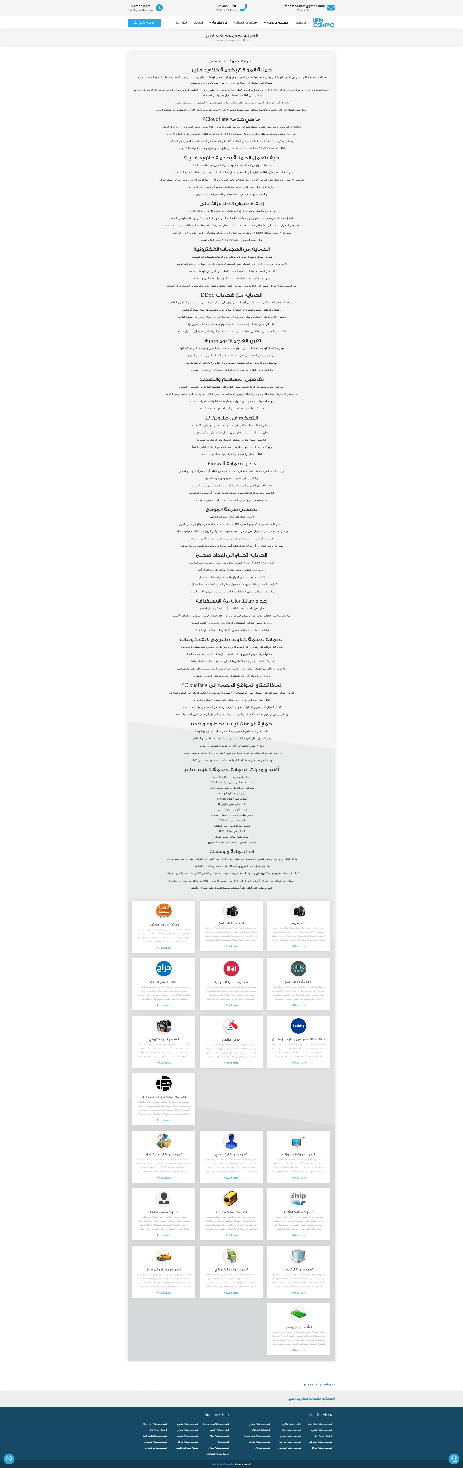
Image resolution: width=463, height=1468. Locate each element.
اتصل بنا (181, 22)
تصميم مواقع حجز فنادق (216, 1424)
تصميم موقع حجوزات (298, 1154)
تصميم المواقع (277, 22)
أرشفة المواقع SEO (298, 982)
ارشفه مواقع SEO (158, 1430)
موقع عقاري (231, 1039)
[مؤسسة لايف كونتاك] (325, 20)
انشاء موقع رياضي (298, 1327)
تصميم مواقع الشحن (299, 1212)
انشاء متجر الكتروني (164, 1039)
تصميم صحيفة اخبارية (231, 982)
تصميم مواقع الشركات (155, 1436)
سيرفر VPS (298, 923)
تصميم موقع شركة (298, 1269)
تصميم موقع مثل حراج (164, 1269)
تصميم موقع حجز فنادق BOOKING (298, 1039)
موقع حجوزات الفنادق (186, 1448)
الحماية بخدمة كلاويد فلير (319, 1384)
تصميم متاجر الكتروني (155, 1448)
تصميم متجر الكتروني (231, 1269)
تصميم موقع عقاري (187, 1424)
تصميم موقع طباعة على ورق (164, 1097)
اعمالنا (198, 22)
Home (246, 40)
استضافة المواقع (245, 22)
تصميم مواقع (262, 1448)
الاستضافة (223, 1442)
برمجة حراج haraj (164, 982)
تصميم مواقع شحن (187, 1436)
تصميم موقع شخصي (231, 1154)
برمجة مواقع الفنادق (218, 1454)
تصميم (247, 1464)
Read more (299, 946)
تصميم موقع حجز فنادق (163, 1154)
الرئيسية (300, 22)
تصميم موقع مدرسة (231, 1212)
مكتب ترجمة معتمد (164, 924)
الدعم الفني (147, 22)
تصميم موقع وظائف (164, 1212)
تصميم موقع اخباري (187, 1430)
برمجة (238, 1464)
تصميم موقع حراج (219, 1436)
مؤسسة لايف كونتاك (223, 1464)
